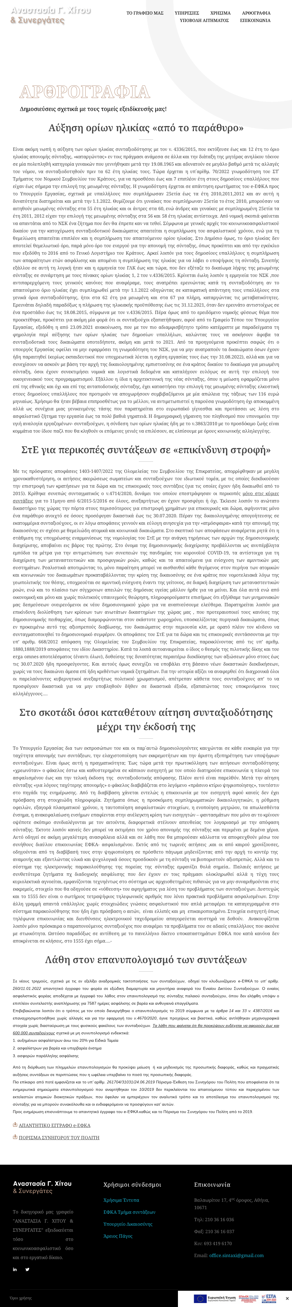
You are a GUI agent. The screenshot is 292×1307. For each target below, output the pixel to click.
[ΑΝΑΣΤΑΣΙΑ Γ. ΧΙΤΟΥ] (51, 16)
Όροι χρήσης (21, 1297)
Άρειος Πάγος (118, 1236)
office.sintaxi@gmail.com (236, 1255)
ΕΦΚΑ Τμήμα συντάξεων (129, 1212)
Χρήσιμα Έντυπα (121, 1200)
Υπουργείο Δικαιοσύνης (128, 1224)
